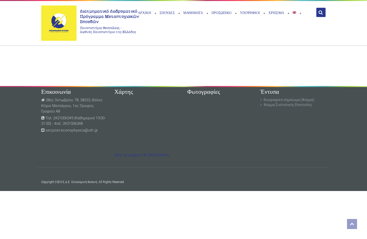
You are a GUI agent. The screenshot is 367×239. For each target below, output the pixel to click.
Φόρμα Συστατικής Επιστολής (288, 105)
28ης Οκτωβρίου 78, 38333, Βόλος (142, 155)
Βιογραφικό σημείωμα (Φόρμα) (289, 100)
